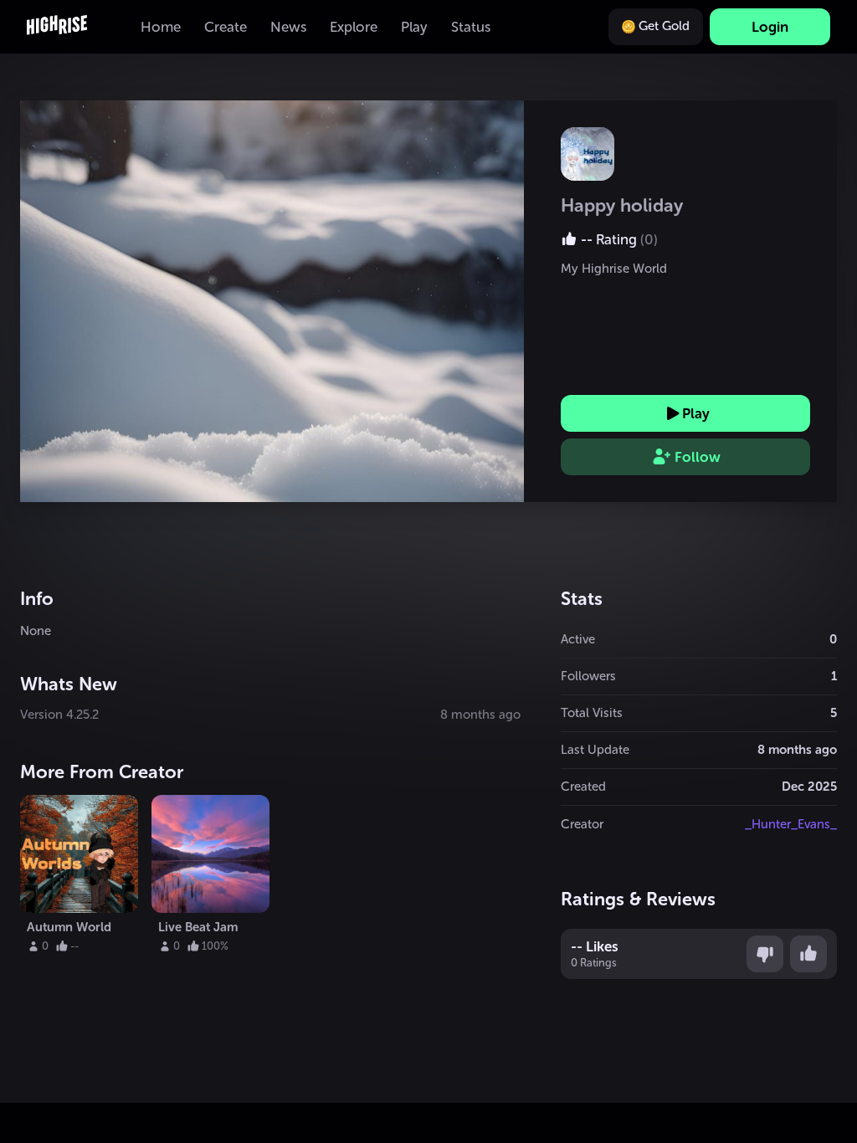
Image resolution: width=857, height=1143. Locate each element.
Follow (698, 456)
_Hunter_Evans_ (791, 824)
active (578, 639)
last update (595, 749)
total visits (592, 712)
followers (588, 676)
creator (582, 824)
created (583, 786)
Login (770, 26)
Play (696, 413)
